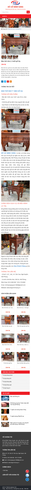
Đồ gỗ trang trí (6, 388)
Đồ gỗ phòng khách (8, 375)
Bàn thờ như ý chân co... (23, 344)
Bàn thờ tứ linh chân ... (7, 344)
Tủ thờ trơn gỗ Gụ (8, 363)
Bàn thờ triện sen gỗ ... (7, 326)
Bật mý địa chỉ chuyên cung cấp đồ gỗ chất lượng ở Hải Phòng (19, 423)
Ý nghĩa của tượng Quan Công (18, 409)
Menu (5, 16)
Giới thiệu (5, 470)
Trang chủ (4, 29)
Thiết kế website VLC (11, 487)
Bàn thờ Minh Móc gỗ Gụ (23, 363)
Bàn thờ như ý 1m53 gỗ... (23, 307)
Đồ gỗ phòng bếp (7, 381)
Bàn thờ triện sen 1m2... (8, 307)
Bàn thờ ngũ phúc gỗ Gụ (23, 326)
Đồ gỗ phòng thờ (7, 378)
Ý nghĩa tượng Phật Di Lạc (17, 416)
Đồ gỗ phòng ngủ (7, 385)
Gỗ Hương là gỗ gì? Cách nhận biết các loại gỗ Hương (19, 403)
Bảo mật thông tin (15, 396)
